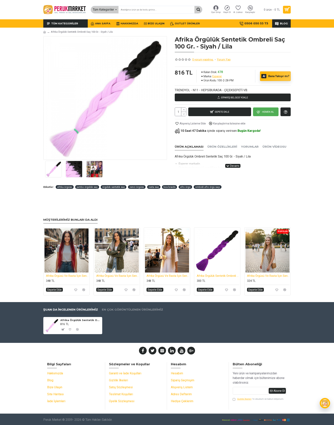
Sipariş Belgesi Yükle (234, 97)
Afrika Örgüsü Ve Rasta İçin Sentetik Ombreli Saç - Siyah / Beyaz (117, 276)
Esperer (217, 76)
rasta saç (154, 187)
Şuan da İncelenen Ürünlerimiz (70, 309)
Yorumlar (250, 146)
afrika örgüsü (64, 187)
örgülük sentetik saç (113, 187)
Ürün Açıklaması (189, 146)
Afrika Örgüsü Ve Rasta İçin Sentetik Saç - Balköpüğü (268, 276)
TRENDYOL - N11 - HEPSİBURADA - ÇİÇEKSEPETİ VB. (211, 90)
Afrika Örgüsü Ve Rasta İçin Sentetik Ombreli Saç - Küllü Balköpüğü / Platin (168, 276)
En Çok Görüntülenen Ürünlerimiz (132, 309)
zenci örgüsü (137, 187)
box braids (170, 187)
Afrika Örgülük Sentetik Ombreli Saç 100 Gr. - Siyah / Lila (80, 320)
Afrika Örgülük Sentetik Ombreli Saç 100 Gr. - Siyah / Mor (218, 276)
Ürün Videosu (274, 146)
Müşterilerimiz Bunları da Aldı (70, 219)
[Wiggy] (325, 403)
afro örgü (185, 187)
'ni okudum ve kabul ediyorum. (260, 399)
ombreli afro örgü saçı (207, 187)
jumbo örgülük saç (87, 187)
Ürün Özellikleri (222, 146)
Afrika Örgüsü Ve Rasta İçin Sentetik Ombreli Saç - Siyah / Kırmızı (67, 276)
